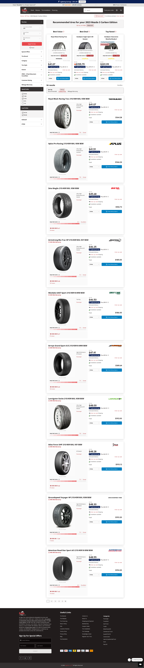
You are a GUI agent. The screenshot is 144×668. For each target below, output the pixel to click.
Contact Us (85, 616)
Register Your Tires (87, 636)
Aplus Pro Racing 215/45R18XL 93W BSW (66, 143)
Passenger (79, 110)
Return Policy (63, 623)
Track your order (109, 10)
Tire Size (24, 22)
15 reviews (52, 593)
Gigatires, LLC (69, 665)
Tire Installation (46, 10)
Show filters (119, 85)
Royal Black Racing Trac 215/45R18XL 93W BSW (69, 98)
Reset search (100, 16)
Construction (106, 636)
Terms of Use (63, 631)
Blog (61, 636)
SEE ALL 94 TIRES (81, 25)
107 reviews (52, 283)
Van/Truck (105, 624)
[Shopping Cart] (121, 10)
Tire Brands (63, 616)
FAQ (61, 626)
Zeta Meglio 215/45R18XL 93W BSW (63, 188)
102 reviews (52, 389)
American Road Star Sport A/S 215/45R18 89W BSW (70, 550)
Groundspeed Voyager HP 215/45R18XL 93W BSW (69, 497)
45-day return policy (30, 627)
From (90, 25)
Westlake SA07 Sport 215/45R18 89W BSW (66, 293)
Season (24, 69)
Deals (32, 10)
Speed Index (25, 89)
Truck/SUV (105, 621)
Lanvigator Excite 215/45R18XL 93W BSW (66, 398)
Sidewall (24, 119)
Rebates (37, 10)
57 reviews (52, 487)
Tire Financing (63, 621)
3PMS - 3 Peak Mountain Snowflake (29, 75)
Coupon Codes (85, 626)
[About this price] (67, 67)
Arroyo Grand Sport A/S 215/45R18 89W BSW (67, 345)
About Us (84, 618)
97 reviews (52, 336)
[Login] (117, 10)
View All (105, 644)
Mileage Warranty (73, 91)
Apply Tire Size (32, 44)
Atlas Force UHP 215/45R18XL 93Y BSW (65, 444)
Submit (35, 651)
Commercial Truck (107, 631)
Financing (54, 10)
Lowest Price (62, 91)
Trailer (105, 626)
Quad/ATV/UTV (107, 634)
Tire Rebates (63, 618)
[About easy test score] (59, 55)
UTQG (23, 124)
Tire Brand (25, 56)
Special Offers (26, 52)
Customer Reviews (64, 629)
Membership (85, 623)
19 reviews (52, 230)
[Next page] (62, 601)
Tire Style (24, 65)
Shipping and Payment (88, 621)
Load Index (25, 108)
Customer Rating (27, 80)
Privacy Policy (63, 634)
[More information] (63, 31)
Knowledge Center (86, 634)
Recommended (52, 91)
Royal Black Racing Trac (59, 37)
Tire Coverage (85, 631)
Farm (104, 642)
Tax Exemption (64, 639)
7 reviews (52, 540)
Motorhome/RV (107, 629)
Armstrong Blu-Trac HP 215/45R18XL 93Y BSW (68, 240)
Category (24, 61)
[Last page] (65, 601)
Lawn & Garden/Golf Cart (109, 639)
